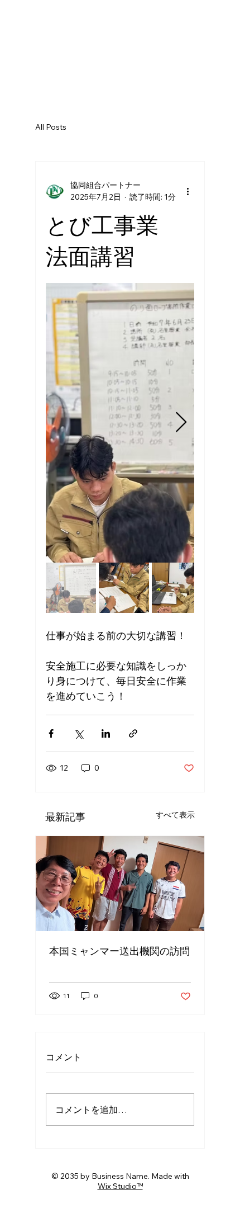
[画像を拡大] (120, 423)
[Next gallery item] (181, 422)
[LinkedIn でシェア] (105, 733)
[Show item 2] (124, 588)
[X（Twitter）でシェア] (78, 733)
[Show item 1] (71, 588)
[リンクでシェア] (133, 733)
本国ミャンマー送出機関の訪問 (119, 951)
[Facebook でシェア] (51, 733)
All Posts (50, 127)
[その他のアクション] (187, 191)
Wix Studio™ (120, 1186)
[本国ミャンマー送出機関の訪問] (120, 883)
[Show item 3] (177, 588)
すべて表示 (175, 815)
